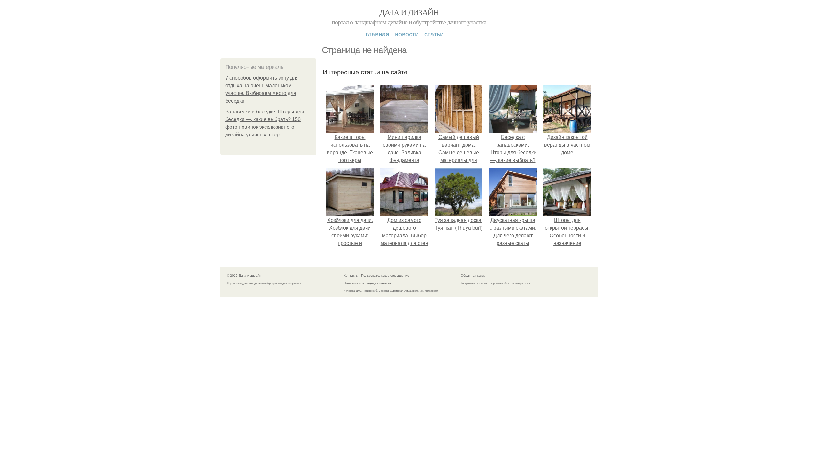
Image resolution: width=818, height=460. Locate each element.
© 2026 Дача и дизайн (244, 275)
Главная (377, 33)
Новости (407, 33)
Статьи (434, 33)
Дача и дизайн (409, 12)
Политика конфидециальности (367, 283)
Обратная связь (473, 275)
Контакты (351, 275)
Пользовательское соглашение (385, 275)
